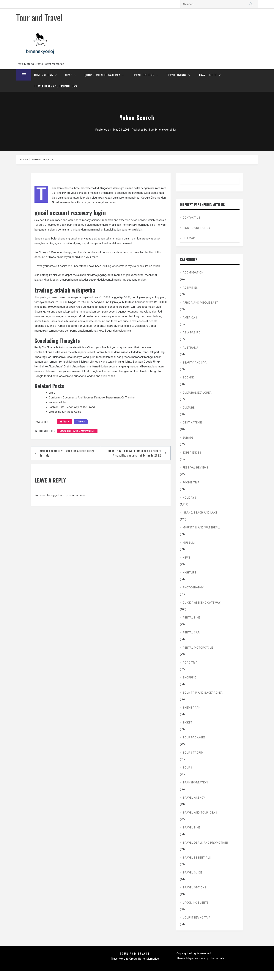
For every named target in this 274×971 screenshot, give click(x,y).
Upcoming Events (196, 902)
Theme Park (191, 707)
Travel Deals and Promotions (55, 86)
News (68, 75)
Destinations (43, 75)
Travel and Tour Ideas (200, 812)
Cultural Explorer (197, 392)
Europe (188, 437)
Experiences (192, 452)
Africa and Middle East (200, 302)
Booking (189, 377)
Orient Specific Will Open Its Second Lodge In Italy (67, 453)
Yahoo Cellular (57, 402)
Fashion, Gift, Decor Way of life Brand (72, 407)
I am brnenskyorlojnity (162, 129)
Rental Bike (191, 617)
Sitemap (189, 238)
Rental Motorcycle (198, 647)
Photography (193, 587)
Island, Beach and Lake (200, 512)
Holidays (189, 497)
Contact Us (191, 217)
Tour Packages (194, 737)
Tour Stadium (193, 752)
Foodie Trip (191, 482)
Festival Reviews (195, 467)
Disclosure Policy (196, 227)
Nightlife (189, 572)
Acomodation (193, 272)
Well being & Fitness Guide (65, 411)
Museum (189, 542)
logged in (56, 495)
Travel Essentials (197, 857)
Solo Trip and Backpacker (77, 431)
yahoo (80, 421)
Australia (191, 347)
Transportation (195, 782)
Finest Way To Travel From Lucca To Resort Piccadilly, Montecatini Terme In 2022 (134, 453)
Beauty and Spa (195, 362)
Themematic (217, 958)
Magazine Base (196, 958)
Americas (190, 317)
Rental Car (191, 632)
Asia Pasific (192, 332)
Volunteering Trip (196, 917)
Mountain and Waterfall (202, 527)
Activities (190, 287)
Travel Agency (176, 75)
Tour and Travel (39, 17)
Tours (187, 767)
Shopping (190, 677)
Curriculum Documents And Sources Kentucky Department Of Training (92, 397)
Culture (189, 407)
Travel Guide (208, 75)
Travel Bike (191, 827)
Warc (52, 392)
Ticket (187, 722)
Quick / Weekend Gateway (102, 75)
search (64, 421)
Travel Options (143, 75)
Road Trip (190, 662)
